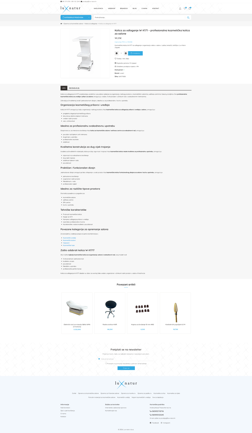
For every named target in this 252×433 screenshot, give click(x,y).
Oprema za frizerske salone (110, 393)
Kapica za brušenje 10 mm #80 (142, 324)
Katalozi (63, 416)
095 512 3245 (75, 1)
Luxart (122, 73)
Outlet (74, 393)
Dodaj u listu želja (123, 59)
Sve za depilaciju (158, 397)
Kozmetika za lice (159, 393)
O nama (63, 414)
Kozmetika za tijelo (173, 393)
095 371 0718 (66, 1)
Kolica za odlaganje (91, 23)
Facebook (155, 423)
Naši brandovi (65, 408)
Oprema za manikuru (128, 393)
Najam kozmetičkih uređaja (141, 397)
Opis (64, 88)
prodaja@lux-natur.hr (89, 1)
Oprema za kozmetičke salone (73, 23)
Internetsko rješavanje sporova (115, 408)
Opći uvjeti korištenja (68, 411)
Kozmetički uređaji (123, 397)
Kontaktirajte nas (111, 411)
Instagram (166, 423)
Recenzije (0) (74, 88)
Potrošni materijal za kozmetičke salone (101, 397)
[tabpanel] (77, 313)
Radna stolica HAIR (110, 324)
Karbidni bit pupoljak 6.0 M (175, 324)
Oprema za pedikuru (145, 393)
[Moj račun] (180, 8)
